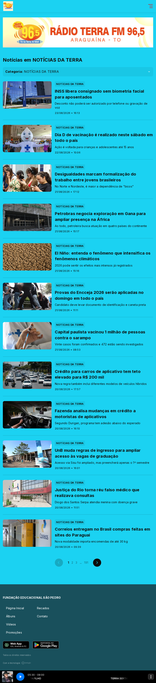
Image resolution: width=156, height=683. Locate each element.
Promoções (14, 632)
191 (86, 562)
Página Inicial (15, 608)
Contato (42, 616)
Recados (43, 608)
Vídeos (11, 624)
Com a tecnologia (11, 663)
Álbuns (10, 616)
